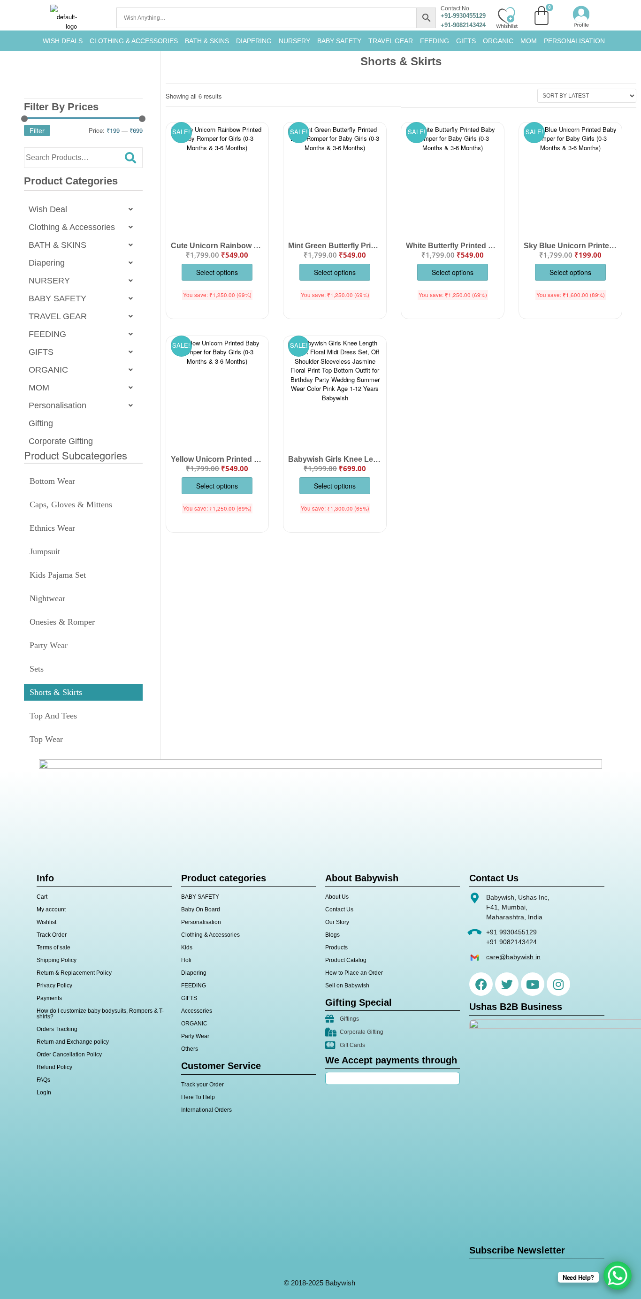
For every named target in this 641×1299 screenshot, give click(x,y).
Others (189, 1049)
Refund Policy (54, 1067)
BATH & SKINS (207, 41)
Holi (186, 960)
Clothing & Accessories (134, 41)
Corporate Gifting (61, 441)
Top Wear (46, 739)
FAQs (43, 1080)
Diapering (47, 262)
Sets (37, 668)
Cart (42, 897)
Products (336, 947)
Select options (217, 272)
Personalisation (574, 41)
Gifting (41, 423)
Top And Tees (53, 715)
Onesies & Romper (62, 622)
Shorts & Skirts (56, 692)
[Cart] (541, 15)
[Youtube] (532, 984)
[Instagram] (558, 984)
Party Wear (49, 645)
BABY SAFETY (339, 41)
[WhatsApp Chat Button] (617, 1275)
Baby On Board (200, 909)
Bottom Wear (52, 481)
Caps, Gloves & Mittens (71, 504)
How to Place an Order (354, 973)
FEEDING (434, 41)
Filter (37, 130)
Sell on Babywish (347, 985)
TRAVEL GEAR (390, 41)
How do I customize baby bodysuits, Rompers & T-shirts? (100, 1014)
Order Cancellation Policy (69, 1054)
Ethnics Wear (52, 528)
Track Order (52, 935)
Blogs (332, 935)
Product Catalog (345, 960)
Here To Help (198, 1097)
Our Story (337, 922)
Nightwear (47, 598)
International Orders (206, 1110)
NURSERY (294, 41)
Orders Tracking (57, 1029)
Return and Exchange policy (73, 1042)
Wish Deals (63, 41)
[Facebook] (481, 984)
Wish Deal (48, 209)
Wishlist (46, 922)
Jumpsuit (45, 551)
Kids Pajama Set (58, 575)
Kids (186, 947)
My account (51, 909)
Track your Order (202, 1084)
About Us (337, 897)
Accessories (196, 1011)
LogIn (44, 1092)
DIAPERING (254, 41)
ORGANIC (498, 41)
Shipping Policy (56, 960)
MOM (528, 41)
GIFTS (466, 41)
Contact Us (339, 909)
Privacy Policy (54, 985)
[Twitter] (507, 984)
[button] (83, 209)
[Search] (130, 158)
